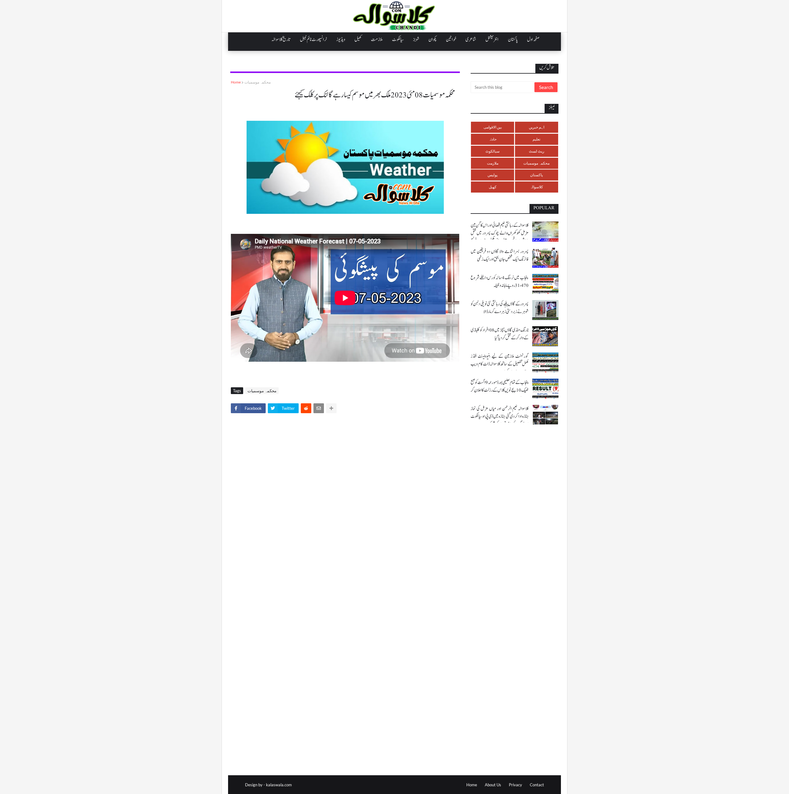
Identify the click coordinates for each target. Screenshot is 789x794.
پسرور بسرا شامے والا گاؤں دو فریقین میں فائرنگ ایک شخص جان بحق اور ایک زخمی (500, 255)
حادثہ (493, 139)
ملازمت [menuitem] (377, 39)
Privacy (515, 784)
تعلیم (536, 139)
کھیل (493, 187)
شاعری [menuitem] (470, 39)
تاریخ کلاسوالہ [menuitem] (281, 39)
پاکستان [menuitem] (513, 39)
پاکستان (536, 175)
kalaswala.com (279, 784)
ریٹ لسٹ (536, 151)
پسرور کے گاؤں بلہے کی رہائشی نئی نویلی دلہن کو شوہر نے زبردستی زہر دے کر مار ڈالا (500, 308)
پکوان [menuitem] (432, 39)
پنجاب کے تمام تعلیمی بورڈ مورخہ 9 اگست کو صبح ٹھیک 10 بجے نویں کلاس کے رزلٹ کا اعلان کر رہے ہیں (500, 390)
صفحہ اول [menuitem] (533, 39)
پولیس (492, 175)
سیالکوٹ (492, 151)
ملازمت (492, 163)
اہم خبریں (536, 127)
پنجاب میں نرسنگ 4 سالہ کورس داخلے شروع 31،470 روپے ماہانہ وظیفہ (500, 281)
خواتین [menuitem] (451, 39)
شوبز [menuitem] (416, 39)
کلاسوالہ (536, 187)
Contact (537, 784)
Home (236, 82)
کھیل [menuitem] (358, 39)
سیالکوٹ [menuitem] (398, 39)
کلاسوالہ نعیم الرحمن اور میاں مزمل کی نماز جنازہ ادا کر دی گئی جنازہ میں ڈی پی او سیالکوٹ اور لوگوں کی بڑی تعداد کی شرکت (500, 416)
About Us (493, 784)
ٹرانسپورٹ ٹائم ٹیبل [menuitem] (313, 39)
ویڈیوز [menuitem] (340, 39)
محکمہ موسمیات (257, 82)
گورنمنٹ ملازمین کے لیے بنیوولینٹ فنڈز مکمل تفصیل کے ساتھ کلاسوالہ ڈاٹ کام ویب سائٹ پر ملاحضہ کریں (500, 364)
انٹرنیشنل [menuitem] (492, 39)
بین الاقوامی (493, 127)
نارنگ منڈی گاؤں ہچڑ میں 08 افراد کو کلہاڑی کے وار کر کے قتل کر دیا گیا (500, 334)
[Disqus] (345, 504)
